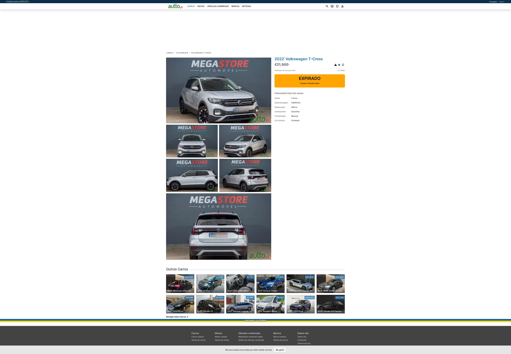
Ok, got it (280, 350)
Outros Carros (177, 269)
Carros (191, 6)
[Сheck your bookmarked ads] (337, 6)
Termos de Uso (303, 343)
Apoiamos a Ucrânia (255, 320)
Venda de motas (222, 340)
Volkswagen (182, 53)
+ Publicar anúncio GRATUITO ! (17, 1)
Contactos (301, 340)
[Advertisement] (255, 31)
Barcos (235, 6)
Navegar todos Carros (176, 317)
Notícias (246, 6)
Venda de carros (198, 340)
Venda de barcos (280, 340)
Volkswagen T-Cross (201, 53)
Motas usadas (221, 337)
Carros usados (197, 337)
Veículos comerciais (218, 6)
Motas (201, 6)
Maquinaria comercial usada (250, 337)
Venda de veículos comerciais (251, 340)
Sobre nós (303, 333)
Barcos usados (279, 337)
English (501, 2)
